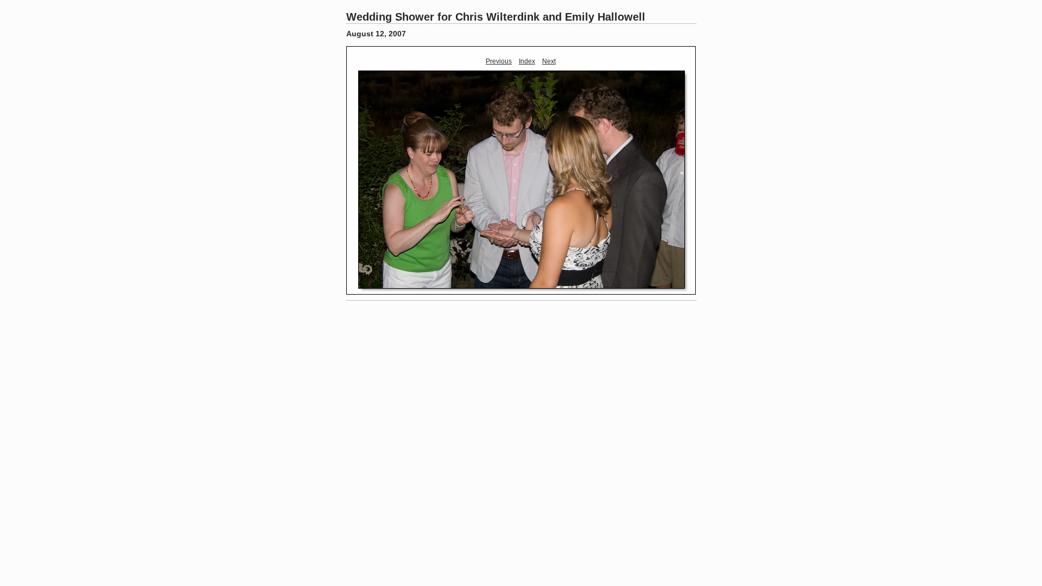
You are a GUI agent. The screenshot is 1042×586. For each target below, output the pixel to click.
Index (527, 61)
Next (549, 61)
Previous (499, 61)
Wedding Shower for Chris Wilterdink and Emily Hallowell (495, 17)
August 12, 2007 (376, 33)
